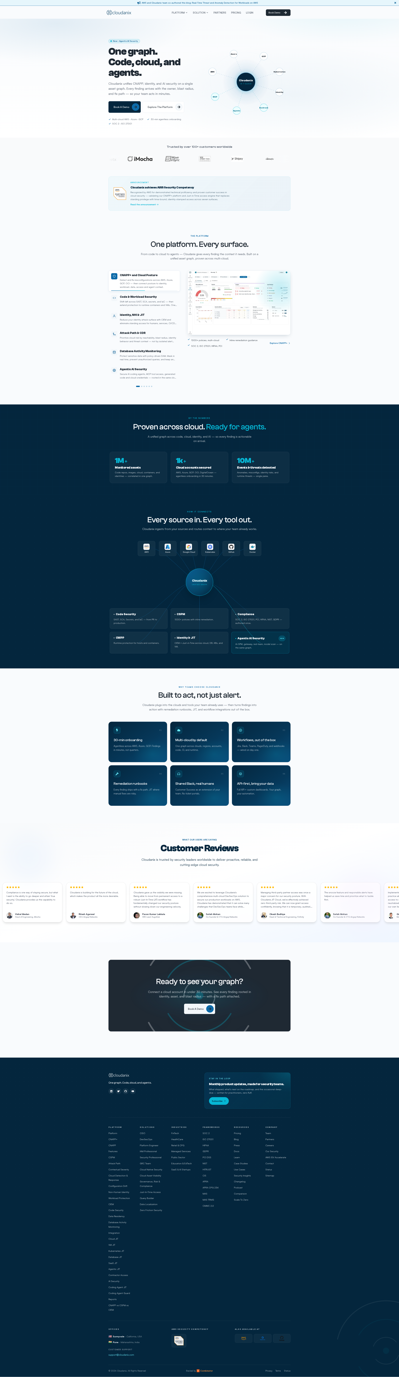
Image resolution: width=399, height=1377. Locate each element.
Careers (269, 1145)
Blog (236, 1139)
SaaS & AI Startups (180, 1169)
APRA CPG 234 (211, 1187)
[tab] (144, 279)
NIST (205, 1163)
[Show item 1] (136, 386)
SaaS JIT (112, 1263)
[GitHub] (125, 1091)
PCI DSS (207, 1157)
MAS (205, 1193)
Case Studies (241, 1163)
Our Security (271, 1151)
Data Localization (148, 1204)
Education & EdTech (181, 1163)
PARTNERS (220, 12)
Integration (114, 1232)
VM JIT (111, 1244)
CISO (142, 1133)
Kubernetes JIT (116, 1250)
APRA (205, 1181)
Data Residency (116, 1216)
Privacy (268, 1370)
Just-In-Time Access (150, 1192)
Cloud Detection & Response (118, 1177)
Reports (112, 1299)
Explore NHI (281, 343)
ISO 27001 (208, 1139)
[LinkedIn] (111, 1091)
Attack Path (114, 1163)
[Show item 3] (144, 386)
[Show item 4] (146, 386)
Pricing (237, 1133)
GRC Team (145, 1163)
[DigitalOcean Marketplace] (262, 1338)
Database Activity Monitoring (117, 1224)
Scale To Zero (241, 1199)
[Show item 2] (140, 386)
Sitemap (269, 1175)
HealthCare (177, 1139)
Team (268, 1133)
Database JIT (115, 1257)
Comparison (240, 1193)
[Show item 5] (149, 386)
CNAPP (112, 1145)
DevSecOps (146, 1139)
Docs (236, 1151)
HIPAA (206, 1145)
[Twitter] (118, 1091)
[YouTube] (133, 1091)
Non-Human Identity (118, 1192)
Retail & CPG (177, 1145)
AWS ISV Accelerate (275, 1157)
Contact (269, 1163)
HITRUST (207, 1169)
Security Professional (150, 1157)
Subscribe (217, 1100)
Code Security (115, 1210)
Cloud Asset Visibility (150, 1175)
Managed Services (181, 1151)
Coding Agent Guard (119, 1293)
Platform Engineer (149, 1145)
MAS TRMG (208, 1199)
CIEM (111, 1204)
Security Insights (242, 1175)
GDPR (206, 1151)
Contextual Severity (118, 1169)
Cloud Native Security (151, 1169)
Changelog (239, 1181)
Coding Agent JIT (117, 1287)
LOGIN (249, 12)
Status (268, 1169)
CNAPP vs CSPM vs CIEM (118, 1307)
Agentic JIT (114, 1269)
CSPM (111, 1157)
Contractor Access (118, 1275)
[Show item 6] (151, 386)
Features (113, 1151)
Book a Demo (121, 107)
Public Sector (178, 1157)
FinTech (175, 1133)
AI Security (113, 1281)
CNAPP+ (112, 1139)
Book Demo (274, 12)
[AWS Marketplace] (243, 1338)
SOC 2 (206, 1133)
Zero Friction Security (151, 1210)
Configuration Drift (117, 1186)
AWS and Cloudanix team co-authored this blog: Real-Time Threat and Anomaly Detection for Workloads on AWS (200, 2)
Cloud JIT (113, 1238)
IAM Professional (148, 1151)
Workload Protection (119, 1198)
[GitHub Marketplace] (282, 1338)
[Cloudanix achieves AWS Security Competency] (179, 1340)
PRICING (236, 12)
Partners (269, 1139)
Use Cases (239, 1169)
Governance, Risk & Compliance (150, 1183)
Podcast (238, 1187)
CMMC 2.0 (208, 1205)
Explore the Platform (160, 107)
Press (237, 1145)
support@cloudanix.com (121, 1354)
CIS (204, 1175)
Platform (112, 1133)
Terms (278, 1370)
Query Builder (147, 1198)
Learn (237, 1157)
